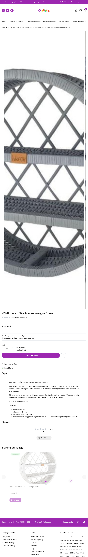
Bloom (74, 546)
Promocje (34, 543)
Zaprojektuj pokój (33, 2)
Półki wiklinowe (39, 28)
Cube (83, 537)
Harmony (75, 540)
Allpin (69, 546)
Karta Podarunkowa (38, 537)
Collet (82, 553)
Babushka (68, 550)
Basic (62, 550)
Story (62, 543)
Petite (71, 543)
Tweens (75, 550)
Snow (69, 540)
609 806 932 (25, 522)
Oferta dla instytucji (8, 546)
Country (63, 540)
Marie (66, 537)
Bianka (79, 546)
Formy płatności (7, 537)
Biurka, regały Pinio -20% (14, 2)
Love (79, 537)
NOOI (71, 553)
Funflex (76, 553)
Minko (71, 537)
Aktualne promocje (49, 2)
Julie (75, 537)
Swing (81, 543)
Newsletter (35, 555)
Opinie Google (75, 2)
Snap (67, 543)
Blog (32, 549)
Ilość (3, 345)
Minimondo (64, 553)
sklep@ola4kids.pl (44, 522)
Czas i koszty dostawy (9, 540)
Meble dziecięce (14, 28)
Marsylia (63, 546)
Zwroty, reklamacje (8, 543)
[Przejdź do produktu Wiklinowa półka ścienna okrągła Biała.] (41, 468)
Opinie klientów (36, 552)
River (80, 550)
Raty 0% (63, 2)
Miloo (76, 543)
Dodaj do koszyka (31, 355)
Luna (80, 540)
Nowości (34, 546)
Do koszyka (15, 500)
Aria (61, 537)
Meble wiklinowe (27, 28)
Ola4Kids (4, 28)
